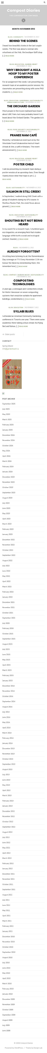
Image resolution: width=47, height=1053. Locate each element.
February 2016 (7, 628)
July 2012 (6, 837)
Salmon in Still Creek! (23, 192)
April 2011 (6, 916)
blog (10, 37)
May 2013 (6, 785)
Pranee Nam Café (23, 135)
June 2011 (6, 905)
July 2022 (6, 566)
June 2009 (6, 1030)
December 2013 (8, 748)
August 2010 (7, 957)
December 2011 (8, 874)
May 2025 (6, 414)
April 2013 (6, 790)
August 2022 (7, 560)
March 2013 (6, 795)
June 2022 (6, 571)
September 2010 (8, 952)
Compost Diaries (23, 10)
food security (19, 130)
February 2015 (7, 675)
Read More (9, 56)
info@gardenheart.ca (10, 349)
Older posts (10, 334)
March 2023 (6, 524)
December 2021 (8, 602)
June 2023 (6, 508)
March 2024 (6, 461)
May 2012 (6, 848)
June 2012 (6, 842)
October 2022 (7, 550)
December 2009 (8, 999)
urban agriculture (15, 102)
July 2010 (6, 963)
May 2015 (6, 660)
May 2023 (6, 513)
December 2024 (8, 435)
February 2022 (7, 592)
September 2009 (8, 1015)
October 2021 (7, 613)
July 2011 (6, 900)
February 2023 (7, 529)
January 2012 (7, 868)
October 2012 (7, 822)
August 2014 (7, 707)
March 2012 (6, 858)
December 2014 (8, 686)
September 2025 (8, 404)
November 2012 (8, 816)
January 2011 (7, 931)
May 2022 (6, 576)
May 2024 (6, 451)
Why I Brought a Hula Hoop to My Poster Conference (24, 73)
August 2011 (7, 895)
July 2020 (6, 623)
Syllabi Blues (23, 311)
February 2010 (7, 989)
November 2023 (8, 482)
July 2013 (6, 774)
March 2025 (6, 419)
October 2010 (7, 947)
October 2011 (7, 884)
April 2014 (6, 728)
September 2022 (8, 555)
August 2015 (7, 644)
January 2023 (7, 534)
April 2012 (6, 853)
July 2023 (6, 503)
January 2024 (7, 472)
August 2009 (7, 1020)
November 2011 (8, 879)
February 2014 (7, 738)
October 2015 (7, 634)
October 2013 (7, 759)
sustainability (36, 100)
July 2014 (6, 712)
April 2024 (6, 456)
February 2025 (7, 425)
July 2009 (6, 1025)
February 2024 (7, 466)
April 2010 (6, 978)
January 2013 (7, 806)
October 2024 (7, 445)
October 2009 (7, 1010)
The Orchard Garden (23, 106)
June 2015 (6, 654)
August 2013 (7, 769)
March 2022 (6, 586)
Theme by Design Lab (34, 1048)
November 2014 (8, 691)
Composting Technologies (23, 282)
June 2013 (6, 780)
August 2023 (7, 498)
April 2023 (6, 519)
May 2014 (6, 722)
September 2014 (8, 701)
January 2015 (7, 680)
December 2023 (8, 477)
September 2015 (8, 639)
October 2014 (7, 696)
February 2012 (7, 863)
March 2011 (6, 921)
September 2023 (8, 492)
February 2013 (7, 801)
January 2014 (7, 743)
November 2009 (8, 1004)
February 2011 (7, 926)
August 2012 (7, 832)
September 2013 (8, 764)
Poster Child (23, 164)
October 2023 (7, 487)
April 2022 (6, 581)
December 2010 (8, 936)
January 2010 (7, 994)
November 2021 (8, 607)
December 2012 (8, 811)
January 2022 (7, 597)
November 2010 (8, 942)
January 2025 (7, 430)
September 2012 (8, 827)
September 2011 (8, 889)
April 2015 (6, 665)
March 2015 (6, 670)
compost (13, 275)
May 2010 (6, 973)
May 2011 (6, 910)
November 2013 (8, 754)
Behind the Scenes (23, 41)
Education (19, 64)
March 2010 (6, 983)
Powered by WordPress (14, 1048)
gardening (24, 100)
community (18, 37)
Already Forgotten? (23, 251)
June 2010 (6, 968)
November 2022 (8, 545)
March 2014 (6, 733)
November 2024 (8, 440)
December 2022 (8, 540)
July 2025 (6, 409)
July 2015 (6, 649)
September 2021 (8, 618)
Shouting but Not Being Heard (23, 222)
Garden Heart (31, 64)
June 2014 (6, 717)
